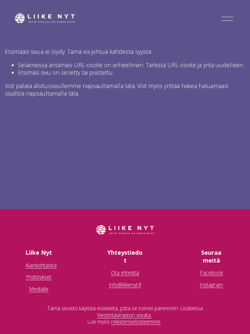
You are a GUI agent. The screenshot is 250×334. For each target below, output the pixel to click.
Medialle (39, 289)
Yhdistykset (38, 277)
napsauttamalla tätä (109, 86)
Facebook (211, 272)
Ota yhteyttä (125, 272)
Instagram (211, 284)
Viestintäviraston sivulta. (124, 315)
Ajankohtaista (41, 265)
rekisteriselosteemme (135, 321)
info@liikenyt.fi (125, 284)
